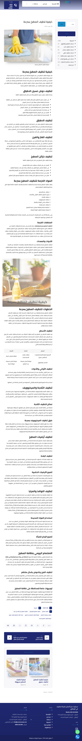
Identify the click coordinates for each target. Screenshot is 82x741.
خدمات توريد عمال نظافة (67, 56)
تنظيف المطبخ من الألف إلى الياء (21, 611)
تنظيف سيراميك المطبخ (46, 615)
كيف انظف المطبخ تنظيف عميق (16, 615)
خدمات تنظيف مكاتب (68, 50)
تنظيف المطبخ (45, 611)
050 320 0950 (19, 724)
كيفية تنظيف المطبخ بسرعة (45, 618)
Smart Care (45, 608)
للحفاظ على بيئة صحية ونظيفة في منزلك (16, 557)
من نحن (48, 717)
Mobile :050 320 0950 (72, 712)
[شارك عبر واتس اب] (20, 625)
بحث (62, 24)
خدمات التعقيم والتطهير (67, 44)
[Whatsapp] (77, 732)
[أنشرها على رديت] (25, 625)
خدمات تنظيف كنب (69, 47)
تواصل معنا (47, 725)
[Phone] (77, 737)
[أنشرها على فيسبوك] (43, 625)
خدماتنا (49, 719)
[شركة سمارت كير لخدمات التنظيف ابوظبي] (68, 2)
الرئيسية (48, 714)
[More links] (27, 4)
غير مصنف (71, 65)
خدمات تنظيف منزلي (68, 53)
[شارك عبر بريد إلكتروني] (8, 625)
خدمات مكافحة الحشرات (67, 62)
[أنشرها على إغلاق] (37, 625)
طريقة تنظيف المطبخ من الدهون (32, 615)
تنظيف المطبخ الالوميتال (35, 611)
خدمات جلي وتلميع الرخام (67, 59)
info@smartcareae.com (20, 722)
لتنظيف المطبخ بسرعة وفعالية (43, 226)
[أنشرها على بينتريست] (31, 625)
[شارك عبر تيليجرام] (13, 625)
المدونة (35, 608)
